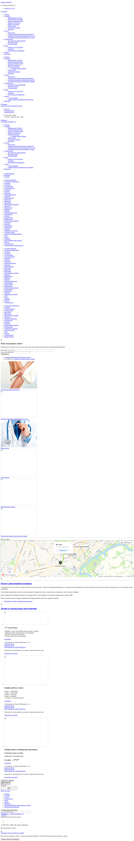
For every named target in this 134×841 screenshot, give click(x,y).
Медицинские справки (11, 204)
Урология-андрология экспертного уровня (21, 37)
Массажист (7, 203)
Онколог (7, 211)
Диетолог (7, 196)
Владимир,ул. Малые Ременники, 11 (8, 121)
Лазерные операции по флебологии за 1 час (21, 36)
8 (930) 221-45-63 (6, 106)
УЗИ (5, 235)
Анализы (11, 49)
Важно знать (12, 26)
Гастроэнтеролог (9, 188)
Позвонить (4, 833)
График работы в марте (19, 68)
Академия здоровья (14, 27)
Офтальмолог (8, 214)
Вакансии (11, 29)
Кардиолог (7, 199)
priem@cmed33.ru (20, 647)
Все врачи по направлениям (16, 41)
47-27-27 (7, 109)
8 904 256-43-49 (9, 112)
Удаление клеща (9, 232)
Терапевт (7, 229)
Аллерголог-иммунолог (11, 181)
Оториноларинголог (10, 212)
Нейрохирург (8, 208)
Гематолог (7, 190)
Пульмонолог (8, 226)
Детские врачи (12, 44)
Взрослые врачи (13, 42)
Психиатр (7, 222)
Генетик (6, 191)
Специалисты (8, 39)
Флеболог (7, 239)
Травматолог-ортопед (11, 230)
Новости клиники (13, 24)
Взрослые (7, 175)
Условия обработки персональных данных (17, 357)
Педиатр (7, 216)
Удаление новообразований (13, 234)
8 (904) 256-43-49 (17, 106)
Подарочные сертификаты (16, 50)
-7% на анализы (13, 98)
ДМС (9, 788)
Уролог (6, 237)
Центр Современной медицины (16, 583)
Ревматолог (8, 227)
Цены (6, 45)
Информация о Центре (15, 18)
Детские (6, 177)
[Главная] (4, 11)
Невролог (7, 206)
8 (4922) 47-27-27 (9, 8)
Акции (6, 52)
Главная (6, 14)
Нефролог (7, 209)
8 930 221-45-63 (9, 110)
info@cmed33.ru (9, 647)
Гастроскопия (8, 186)
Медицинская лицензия (15, 19)
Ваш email (4, 350)
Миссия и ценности (14, 23)
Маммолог (7, 201)
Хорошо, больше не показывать (10, 839)
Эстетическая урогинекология (13, 245)
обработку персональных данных (24, 359)
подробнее (7, 639)
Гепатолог (7, 193)
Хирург (6, 242)
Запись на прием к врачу (15, 21)
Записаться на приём (10, 653)
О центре (7, 16)
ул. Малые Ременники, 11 (12, 814)
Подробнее (18, 601)
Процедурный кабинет (11, 221)
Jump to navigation (6, 2)
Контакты (7, 54)
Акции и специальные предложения (19, 608)
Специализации (9, 173)
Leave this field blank (7, 352)
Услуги (6, 31)
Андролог (7, 185)
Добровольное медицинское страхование (21, 34)
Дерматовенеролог (10, 194)
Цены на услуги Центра (15, 47)
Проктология (8, 217)
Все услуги (11, 32)
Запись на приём (19, 833)
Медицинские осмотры (8, 507)
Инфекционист (9, 198)
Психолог (7, 224)
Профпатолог (8, 219)
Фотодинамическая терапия (13, 240)
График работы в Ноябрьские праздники (20, 99)
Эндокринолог (9, 244)
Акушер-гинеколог (10, 180)
